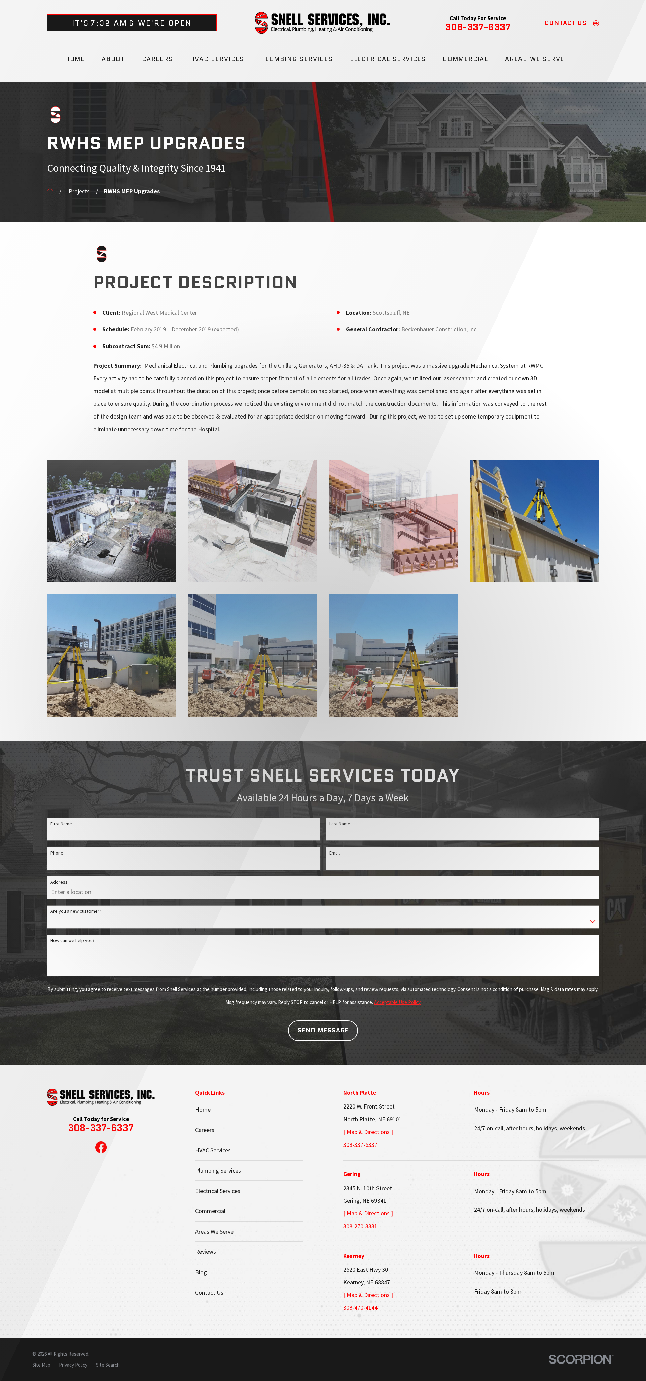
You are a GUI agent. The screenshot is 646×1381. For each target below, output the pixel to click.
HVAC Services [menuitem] (217, 58)
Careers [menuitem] (157, 58)
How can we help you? (72, 940)
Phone (56, 853)
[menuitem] (41, 1364)
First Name (61, 824)
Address (59, 882)
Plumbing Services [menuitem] (297, 58)
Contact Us (209, 1292)
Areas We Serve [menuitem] (534, 58)
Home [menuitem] (75, 58)
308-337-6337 (478, 27)
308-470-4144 (360, 1307)
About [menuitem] (113, 58)
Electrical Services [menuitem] (388, 58)
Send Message (323, 1030)
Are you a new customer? (75, 911)
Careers (204, 1130)
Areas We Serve (214, 1231)
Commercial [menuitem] (465, 58)
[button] (111, 521)
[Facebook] (101, 1147)
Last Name (339, 824)
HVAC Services (213, 1150)
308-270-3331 (360, 1226)
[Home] (322, 23)
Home (203, 1109)
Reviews (205, 1252)
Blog (201, 1272)
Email (334, 853)
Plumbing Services (218, 1170)
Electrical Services (217, 1191)
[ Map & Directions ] (368, 1132)
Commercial (210, 1211)
